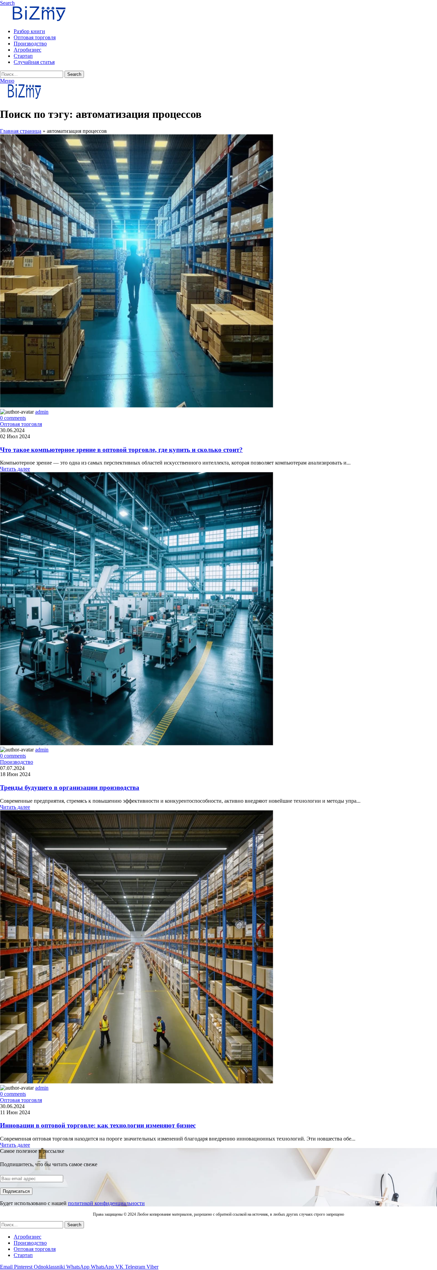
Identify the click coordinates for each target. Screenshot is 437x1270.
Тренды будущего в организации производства (69, 787)
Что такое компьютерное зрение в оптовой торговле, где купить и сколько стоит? (121, 449)
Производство (16, 762)
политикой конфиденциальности (106, 1203)
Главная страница (20, 131)
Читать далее (15, 469)
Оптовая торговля (21, 424)
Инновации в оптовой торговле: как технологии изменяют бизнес (98, 1125)
